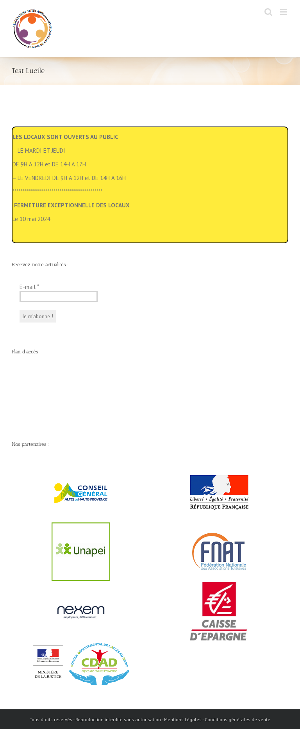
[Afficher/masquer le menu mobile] (284, 12)
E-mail (29, 287)
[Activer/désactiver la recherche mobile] (268, 12)
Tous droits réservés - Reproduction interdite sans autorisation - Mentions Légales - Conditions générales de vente (150, 719)
